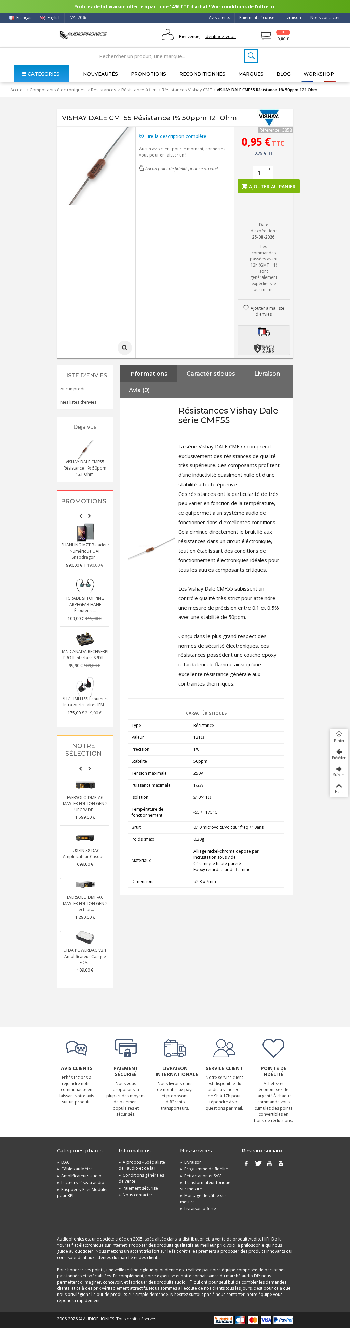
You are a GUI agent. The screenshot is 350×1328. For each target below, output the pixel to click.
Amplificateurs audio (79, 1176)
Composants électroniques (58, 89)
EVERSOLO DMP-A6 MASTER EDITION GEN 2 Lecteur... (85, 903)
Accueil (17, 89)
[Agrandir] (125, 348)
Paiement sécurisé (256, 18)
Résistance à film (139, 89)
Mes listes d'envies (78, 402)
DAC (63, 1162)
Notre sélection (83, 750)
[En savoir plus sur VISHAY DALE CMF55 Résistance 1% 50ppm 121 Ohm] (84, 449)
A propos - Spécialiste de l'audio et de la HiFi (142, 1165)
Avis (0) (139, 390)
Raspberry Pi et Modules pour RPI (82, 1192)
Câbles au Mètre (75, 1169)
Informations (148, 373)
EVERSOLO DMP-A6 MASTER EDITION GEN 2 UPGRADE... (85, 804)
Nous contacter (325, 18)
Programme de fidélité (204, 1169)
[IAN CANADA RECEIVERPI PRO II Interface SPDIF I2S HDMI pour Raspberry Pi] (85, 639)
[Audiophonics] (83, 34)
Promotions (148, 74)
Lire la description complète (175, 136)
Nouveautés (100, 74)
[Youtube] (269, 1163)
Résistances (103, 89)
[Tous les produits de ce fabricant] (269, 117)
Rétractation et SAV (200, 1176)
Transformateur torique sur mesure (205, 1186)
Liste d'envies (85, 375)
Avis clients (219, 18)
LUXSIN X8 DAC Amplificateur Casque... (85, 853)
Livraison (292, 18)
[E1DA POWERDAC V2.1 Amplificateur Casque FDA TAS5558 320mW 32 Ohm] (85, 937)
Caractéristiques (211, 373)
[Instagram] (281, 1163)
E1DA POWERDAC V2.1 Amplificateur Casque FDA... (85, 956)
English (53, 18)
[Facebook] (246, 1163)
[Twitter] (257, 1163)
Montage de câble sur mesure (203, 1199)
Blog (284, 74)
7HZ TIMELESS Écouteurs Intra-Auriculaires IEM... (85, 702)
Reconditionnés (202, 74)
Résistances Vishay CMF (187, 89)
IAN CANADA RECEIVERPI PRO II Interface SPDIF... (85, 655)
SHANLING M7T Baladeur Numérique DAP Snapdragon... (85, 551)
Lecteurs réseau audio (80, 1182)
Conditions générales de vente (141, 1178)
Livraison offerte (198, 1208)
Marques (251, 74)
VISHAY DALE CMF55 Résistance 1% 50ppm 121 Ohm (85, 468)
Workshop (319, 74)
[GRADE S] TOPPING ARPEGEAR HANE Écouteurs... (85, 604)
